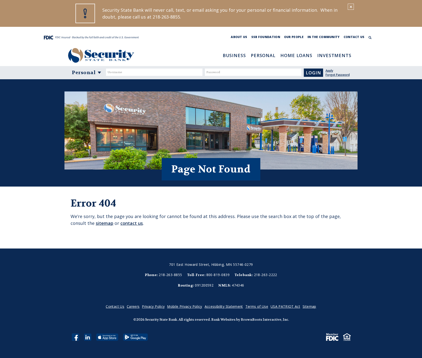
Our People (294, 37)
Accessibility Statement (224, 306)
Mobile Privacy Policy (184, 306)
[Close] (351, 7)
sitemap (104, 223)
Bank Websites (223, 319)
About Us (239, 37)
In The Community (323, 37)
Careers (133, 306)
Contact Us (354, 37)
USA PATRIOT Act (285, 306)
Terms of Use (256, 306)
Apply (329, 71)
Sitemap (309, 306)
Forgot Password (338, 75)
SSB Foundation (265, 37)
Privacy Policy (153, 306)
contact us (131, 223)
